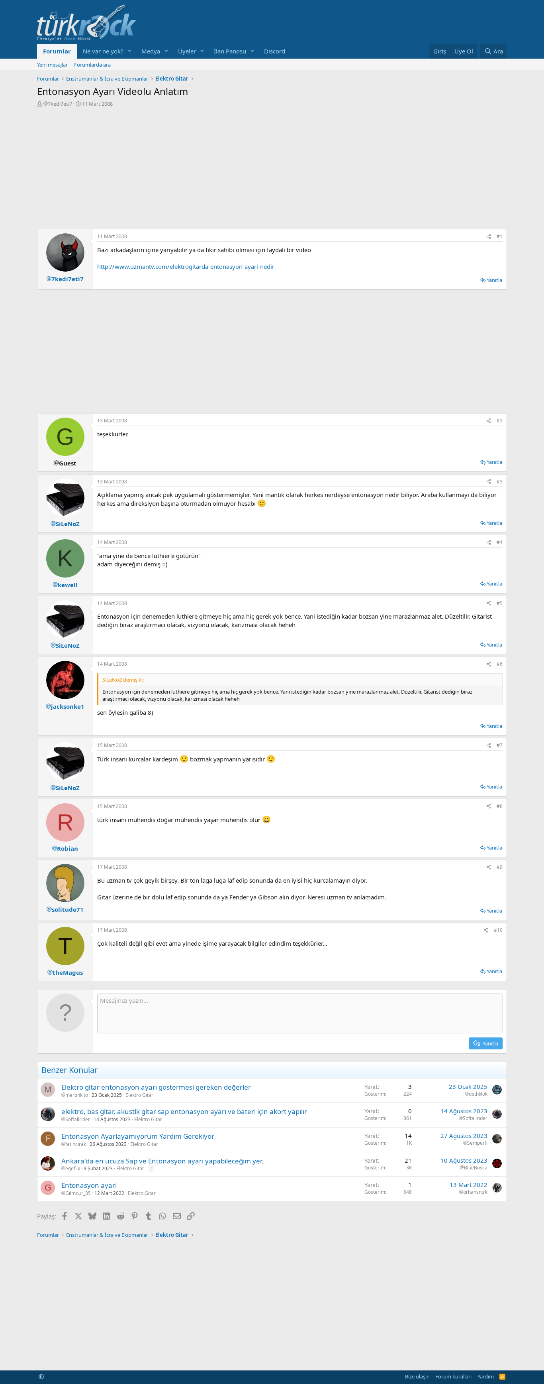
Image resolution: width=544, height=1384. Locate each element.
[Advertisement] (272, 167)
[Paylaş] (488, 236)
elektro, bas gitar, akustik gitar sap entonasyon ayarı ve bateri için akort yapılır (184, 1111)
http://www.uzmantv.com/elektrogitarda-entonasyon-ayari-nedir (185, 266)
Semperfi (477, 1143)
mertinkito (76, 1095)
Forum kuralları (453, 1376)
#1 (500, 236)
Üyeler (187, 51)
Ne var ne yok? (103, 51)
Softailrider (77, 1119)
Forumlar (57, 51)
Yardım (485, 1376)
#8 (500, 806)
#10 (498, 930)
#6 (500, 663)
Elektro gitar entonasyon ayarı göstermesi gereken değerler (156, 1087)
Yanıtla (494, 280)
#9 (500, 867)
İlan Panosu (230, 51)
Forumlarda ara (92, 64)
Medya (150, 51)
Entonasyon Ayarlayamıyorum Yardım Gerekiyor (137, 1136)
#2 (500, 420)
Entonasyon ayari (89, 1185)
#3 (500, 481)
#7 (500, 745)
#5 (500, 603)
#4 (500, 542)
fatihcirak (75, 1144)
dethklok (478, 1094)
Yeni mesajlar (52, 64)
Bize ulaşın (417, 1376)
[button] (129, 51)
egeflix (72, 1168)
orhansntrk (475, 1192)
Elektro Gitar (139, 1095)
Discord (274, 51)
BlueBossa (475, 1168)
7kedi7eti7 (60, 103)
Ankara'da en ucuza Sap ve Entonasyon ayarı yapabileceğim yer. (162, 1160)
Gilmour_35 (78, 1193)
